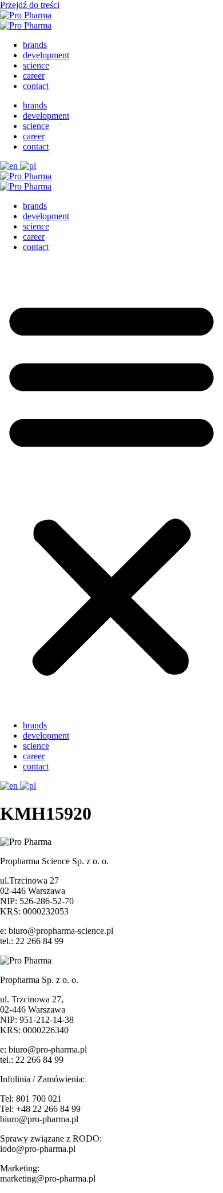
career (34, 75)
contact (36, 86)
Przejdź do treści (29, 5)
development (46, 55)
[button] (111, 486)
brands (35, 45)
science (36, 65)
